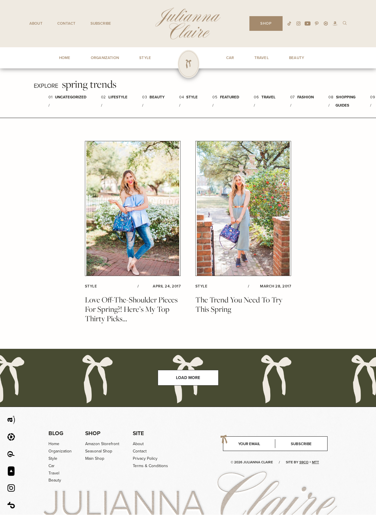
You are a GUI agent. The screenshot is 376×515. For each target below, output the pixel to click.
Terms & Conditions (150, 466)
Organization (60, 451)
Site (138, 433)
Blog (55, 433)
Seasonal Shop (98, 451)
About (36, 23)
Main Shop (94, 458)
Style (192, 97)
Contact (66, 23)
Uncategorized (70, 97)
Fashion (305, 97)
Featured (229, 97)
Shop (92, 433)
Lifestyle (117, 97)
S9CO (303, 462)
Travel (268, 97)
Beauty (157, 97)
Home (53, 444)
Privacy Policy (145, 458)
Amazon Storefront (102, 444)
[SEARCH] (345, 23)
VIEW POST (133, 209)
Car (51, 466)
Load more (188, 378)
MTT (315, 462)
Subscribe (100, 23)
